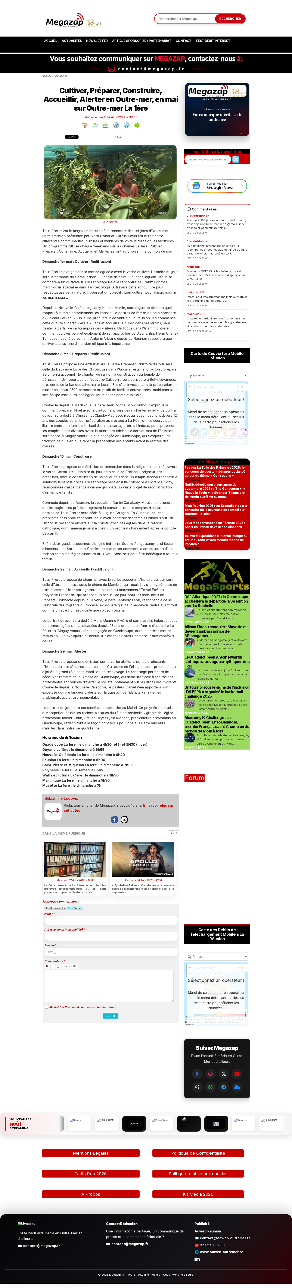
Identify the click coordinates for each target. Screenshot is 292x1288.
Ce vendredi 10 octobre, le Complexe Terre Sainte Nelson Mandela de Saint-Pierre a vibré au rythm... (223, 704)
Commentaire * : (55, 961)
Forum (194, 778)
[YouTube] (237, 1074)
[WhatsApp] (210, 1087)
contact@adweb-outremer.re (225, 1238)
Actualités (72, 41)
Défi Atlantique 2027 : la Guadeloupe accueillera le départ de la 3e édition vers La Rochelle (216, 601)
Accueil (51, 41)
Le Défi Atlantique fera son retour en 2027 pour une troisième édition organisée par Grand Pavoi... (221, 614)
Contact (184, 41)
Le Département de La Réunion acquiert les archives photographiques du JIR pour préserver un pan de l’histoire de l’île (75, 889)
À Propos (90, 1194)
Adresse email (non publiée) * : (65, 929)
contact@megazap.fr (41, 1246)
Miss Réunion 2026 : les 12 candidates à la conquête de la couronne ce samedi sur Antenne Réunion (216, 510)
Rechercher (230, 19)
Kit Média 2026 (198, 1194)
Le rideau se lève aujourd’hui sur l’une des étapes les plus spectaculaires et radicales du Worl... (222, 674)
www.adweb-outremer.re (221, 1252)
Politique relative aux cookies (198, 1173)
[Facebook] (197, 1074)
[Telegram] (223, 1087)
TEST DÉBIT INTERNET (213, 41)
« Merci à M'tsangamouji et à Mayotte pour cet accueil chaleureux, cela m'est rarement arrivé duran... (222, 644)
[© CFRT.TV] (110, 146)
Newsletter (97, 41)
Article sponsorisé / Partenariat (141, 41)
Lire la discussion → (199, 232)
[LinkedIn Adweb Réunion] (197, 1258)
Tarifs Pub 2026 (91, 1173)
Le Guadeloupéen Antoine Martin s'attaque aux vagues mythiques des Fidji (217, 661)
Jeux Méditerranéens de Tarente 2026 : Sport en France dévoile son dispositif (215, 525)
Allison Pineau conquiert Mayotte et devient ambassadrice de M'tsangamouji (215, 631)
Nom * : (49, 913)
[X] (223, 1074)
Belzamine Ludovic (61, 798)
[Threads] (197, 1087)
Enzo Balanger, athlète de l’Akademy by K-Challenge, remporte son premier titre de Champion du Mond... (223, 739)
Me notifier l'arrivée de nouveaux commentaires (82, 1007)
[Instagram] (210, 1074)
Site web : (51, 945)
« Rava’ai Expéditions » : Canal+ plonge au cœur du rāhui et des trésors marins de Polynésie (216, 540)
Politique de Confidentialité (198, 1153)
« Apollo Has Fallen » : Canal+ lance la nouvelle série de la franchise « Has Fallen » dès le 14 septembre (143, 889)
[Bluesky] (237, 1087)
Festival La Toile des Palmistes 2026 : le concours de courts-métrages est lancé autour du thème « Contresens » (215, 471)
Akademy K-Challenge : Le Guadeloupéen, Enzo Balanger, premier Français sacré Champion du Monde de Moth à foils (216, 724)
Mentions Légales (91, 1153)
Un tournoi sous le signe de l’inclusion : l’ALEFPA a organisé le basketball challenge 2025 (217, 691)
